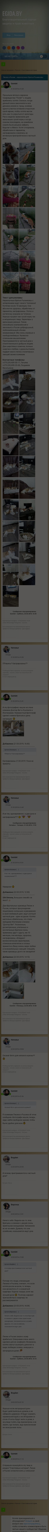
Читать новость (24, 798)
